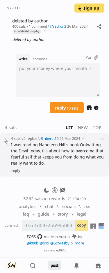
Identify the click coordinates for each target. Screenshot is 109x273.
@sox (44, 243)
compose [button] (40, 59)
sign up (91, 8)
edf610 (61, 250)
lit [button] (69, 127)
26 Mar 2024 (77, 26)
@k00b (32, 243)
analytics (27, 206)
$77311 (14, 8)
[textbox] (56, 40)
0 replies (30, 138)
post (55, 265)
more (79, 243)
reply (66, 108)
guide (43, 214)
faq (26, 214)
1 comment (38, 26)
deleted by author (30, 20)
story (63, 214)
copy (81, 225)
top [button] (97, 127)
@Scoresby (59, 243)
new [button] (83, 127)
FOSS (31, 236)
